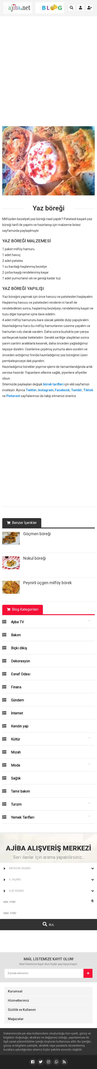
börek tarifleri (53, 384)
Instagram (45, 390)
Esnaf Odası (20, 674)
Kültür (15, 739)
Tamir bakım (20, 791)
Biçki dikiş (18, 648)
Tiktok (88, 390)
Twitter (31, 390)
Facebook (62, 390)
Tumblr (76, 390)
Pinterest (13, 396)
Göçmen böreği (37, 533)
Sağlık (15, 778)
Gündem (17, 700)
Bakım (15, 635)
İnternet (16, 713)
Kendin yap (19, 726)
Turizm (16, 804)
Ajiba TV (17, 622)
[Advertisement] (48, 73)
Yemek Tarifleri (22, 817)
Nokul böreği (34, 558)
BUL (51, 924)
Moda (15, 765)
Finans (15, 687)
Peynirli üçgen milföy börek (47, 582)
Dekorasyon (20, 661)
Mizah (15, 752)
